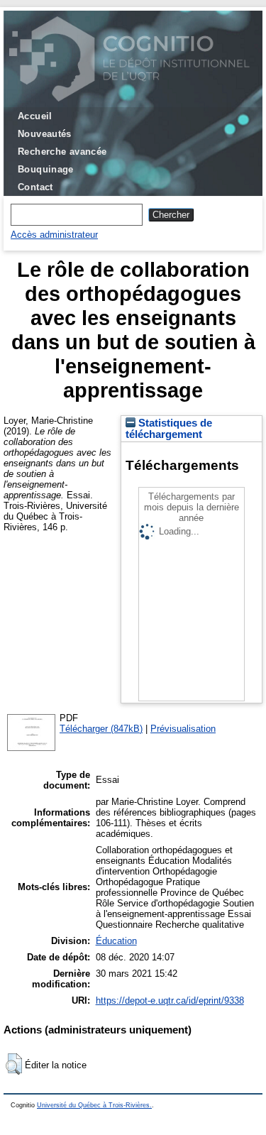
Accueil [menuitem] (35, 116)
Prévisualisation (183, 728)
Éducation (116, 941)
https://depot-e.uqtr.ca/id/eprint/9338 (170, 1000)
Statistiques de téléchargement (169, 428)
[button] (14, 1064)
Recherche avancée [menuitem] (62, 151)
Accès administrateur (54, 234)
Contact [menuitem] (35, 187)
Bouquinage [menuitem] (46, 169)
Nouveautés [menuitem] (45, 133)
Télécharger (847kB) (101, 728)
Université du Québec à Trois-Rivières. (94, 1105)
